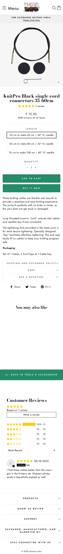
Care (31, 270)
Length (31, 129)
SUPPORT (30, 519)
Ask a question (31, 277)
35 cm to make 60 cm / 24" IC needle (31, 135)
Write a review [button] (31, 415)
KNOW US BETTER (31, 508)
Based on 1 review (17, 410)
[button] (26, 106)
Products (30, 498)
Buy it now (31, 188)
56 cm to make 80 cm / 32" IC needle (31, 144)
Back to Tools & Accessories (34, 374)
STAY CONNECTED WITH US (30, 542)
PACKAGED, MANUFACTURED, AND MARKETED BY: (30, 531)
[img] (25, 461)
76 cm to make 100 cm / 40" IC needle (31, 152)
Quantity (31, 161)
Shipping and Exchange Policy (31, 263)
